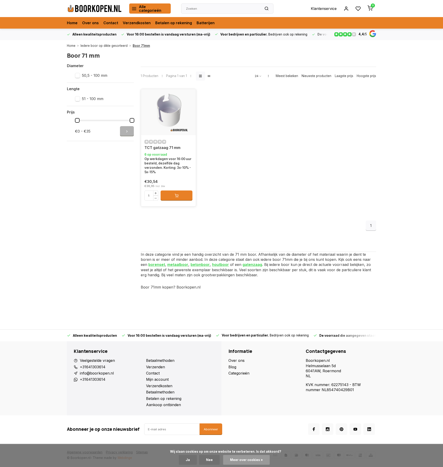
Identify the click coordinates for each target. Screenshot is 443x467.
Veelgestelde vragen (97, 360)
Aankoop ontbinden (163, 404)
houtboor (220, 264)
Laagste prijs (344, 76)
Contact (110, 23)
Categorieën (238, 373)
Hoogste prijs (366, 76)
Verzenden (155, 367)
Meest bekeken (287, 76)
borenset (156, 264)
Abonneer (211, 429)
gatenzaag (252, 264)
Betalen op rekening (173, 23)
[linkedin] (369, 429)
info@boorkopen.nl (97, 373)
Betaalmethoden (160, 360)
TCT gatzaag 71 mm (162, 147)
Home (72, 23)
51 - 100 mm (92, 98)
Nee (209, 460)
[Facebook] (314, 429)
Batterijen (206, 23)
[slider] (77, 120)
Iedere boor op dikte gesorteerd (104, 46)
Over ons (90, 23)
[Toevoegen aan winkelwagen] (176, 195)
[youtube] (355, 429)
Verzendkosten (137, 23)
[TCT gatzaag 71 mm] (168, 112)
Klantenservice (324, 8)
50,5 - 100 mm (94, 75)
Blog (232, 367)
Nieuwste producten (316, 76)
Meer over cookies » (246, 460)
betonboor (200, 264)
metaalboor (177, 264)
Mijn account (157, 379)
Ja (188, 460)
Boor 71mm (141, 46)
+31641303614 (92, 367)
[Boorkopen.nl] (94, 8)
